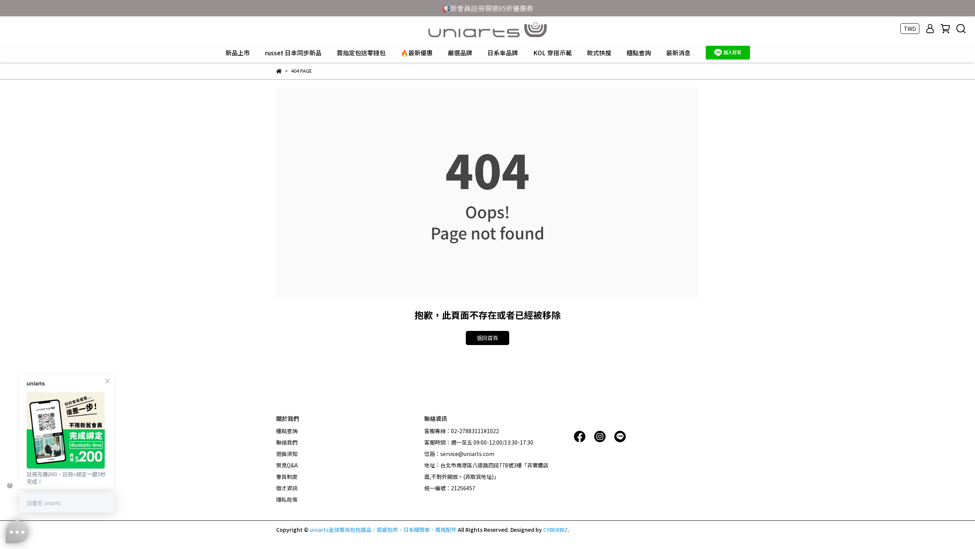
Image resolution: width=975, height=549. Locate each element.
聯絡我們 (286, 442)
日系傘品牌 (503, 52)
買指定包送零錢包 (361, 52)
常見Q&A (287, 465)
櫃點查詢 (639, 52)
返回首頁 (487, 338)
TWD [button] (910, 28)
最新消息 (678, 52)
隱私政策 (286, 499)
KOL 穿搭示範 (552, 52)
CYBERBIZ (555, 529)
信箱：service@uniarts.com (459, 454)
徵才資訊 (286, 488)
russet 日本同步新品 (293, 52)
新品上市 (237, 52)
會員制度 (286, 476)
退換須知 (286, 454)
